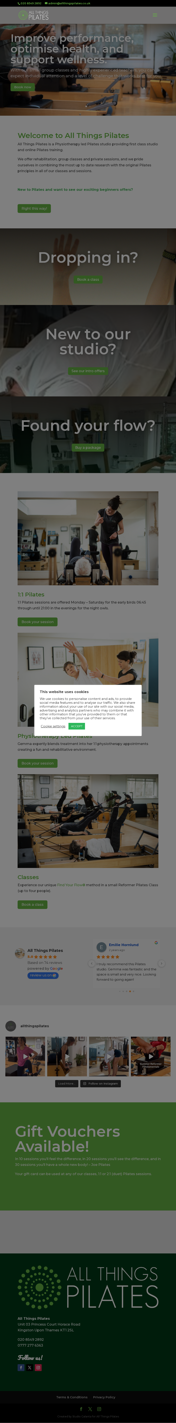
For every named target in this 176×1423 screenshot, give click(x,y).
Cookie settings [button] (53, 726)
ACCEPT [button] (76, 726)
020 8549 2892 (31, 3)
